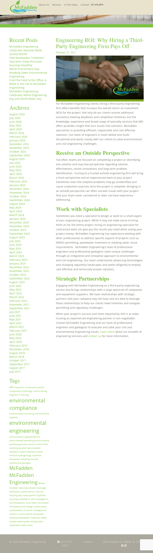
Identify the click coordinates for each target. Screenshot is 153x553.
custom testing (40, 391)
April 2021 (15, 323)
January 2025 (17, 185)
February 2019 (18, 345)
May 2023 (15, 248)
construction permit (34, 387)
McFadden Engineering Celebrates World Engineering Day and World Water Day (28, 95)
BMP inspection (16, 387)
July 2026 (15, 118)
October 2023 (17, 230)
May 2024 (15, 207)
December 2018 (19, 349)
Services (56, 4)
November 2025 (19, 148)
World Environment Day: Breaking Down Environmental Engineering (28, 72)
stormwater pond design (21, 506)
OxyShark (41, 495)
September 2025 (19, 155)
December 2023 (19, 222)
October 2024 (17, 196)
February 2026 (18, 136)
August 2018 (17, 353)
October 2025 (17, 151)
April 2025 (15, 174)
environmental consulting (21, 413)
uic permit (28, 510)
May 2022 (15, 289)
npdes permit (29, 495)
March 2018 (16, 356)
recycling (13, 499)
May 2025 (15, 170)
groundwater (34, 448)
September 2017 (19, 364)
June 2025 (15, 166)
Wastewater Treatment (29, 517)
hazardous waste (17, 451)
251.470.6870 (97, 4)
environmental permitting (21, 440)
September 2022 (19, 278)
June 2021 (15, 315)
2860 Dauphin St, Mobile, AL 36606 (123, 541)
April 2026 (15, 129)
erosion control (35, 444)
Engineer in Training (19, 395)
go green (23, 448)
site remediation (17, 503)
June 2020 (15, 334)
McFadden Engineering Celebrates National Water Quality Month (25, 50)
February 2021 (18, 330)
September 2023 (19, 233)
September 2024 (19, 200)
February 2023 (18, 259)
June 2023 (15, 245)
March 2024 (16, 215)
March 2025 (16, 177)
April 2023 (15, 252)
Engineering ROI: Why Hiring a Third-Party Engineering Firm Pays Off (100, 43)
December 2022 (19, 267)
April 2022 (15, 293)
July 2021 (15, 312)
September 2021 (19, 308)
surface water (40, 506)
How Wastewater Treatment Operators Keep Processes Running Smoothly (26, 61)
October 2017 (17, 360)
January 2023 (17, 263)
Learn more (107, 331)
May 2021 (15, 319)
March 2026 (16, 133)
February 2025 (18, 181)
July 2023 (15, 241)
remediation (24, 499)
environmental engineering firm (24, 436)
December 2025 (19, 144)
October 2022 (17, 274)
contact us (94, 336)
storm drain (31, 503)
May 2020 (15, 338)
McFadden (21, 468)
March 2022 (16, 297)
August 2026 (17, 114)
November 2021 (19, 304)
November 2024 (19, 192)
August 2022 (17, 282)
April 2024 (15, 211)
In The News (71, 4)
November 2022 (19, 271)
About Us (44, 4)
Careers (88, 541)
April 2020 (15, 342)
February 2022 (18, 301)
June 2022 (15, 286)
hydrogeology (24, 455)
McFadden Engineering (23, 478)
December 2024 (19, 189)
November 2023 (19, 226)
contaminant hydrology (20, 391)
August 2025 (17, 159)
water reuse (27, 525)
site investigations (39, 499)
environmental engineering (27, 426)
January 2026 (17, 140)
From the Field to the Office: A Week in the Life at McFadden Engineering (27, 83)
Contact (85, 4)
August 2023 (17, 237)
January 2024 (17, 218)
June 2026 (15, 121)
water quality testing (27, 521)
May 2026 (15, 125)
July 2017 (15, 371)
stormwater (43, 503)
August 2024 (17, 204)
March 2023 (16, 256)
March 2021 (16, 327)
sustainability (15, 510)
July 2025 (15, 163)
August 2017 (17, 368)
